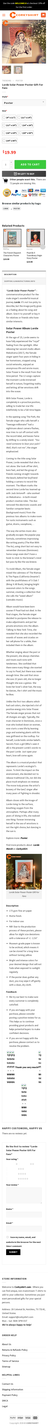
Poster (19, 80)
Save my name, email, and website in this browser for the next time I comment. (23, 1241)
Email (9, 1223)
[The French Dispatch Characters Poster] (12, 238)
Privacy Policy (9, 1355)
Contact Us (7, 1383)
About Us (6, 1344)
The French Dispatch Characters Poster (12, 254)
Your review (12, 1184)
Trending (6, 80)
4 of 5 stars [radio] (12, 1174)
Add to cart (30, 164)
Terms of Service (10, 1361)
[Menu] (4, 15)
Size (4, 110)
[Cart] (43, 15)
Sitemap (6, 1366)
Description (10, 274)
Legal (4, 1406)
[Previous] (6, 41)
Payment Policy (9, 1395)
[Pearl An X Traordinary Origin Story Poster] (35, 238)
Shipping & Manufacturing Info (19, 281)
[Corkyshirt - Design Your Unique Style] (24, 15)
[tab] (24, 274)
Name (9, 1209)
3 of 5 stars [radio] (12, 1169)
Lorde (5, 209)
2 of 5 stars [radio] (24, 1164)
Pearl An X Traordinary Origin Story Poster (34, 255)
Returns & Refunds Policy (14, 1349)
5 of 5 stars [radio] (12, 1179)
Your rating (12, 1159)
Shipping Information (12, 1389)
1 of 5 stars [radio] (10, 1164)
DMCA (5, 1400)
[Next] (41, 41)
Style (5, 96)
